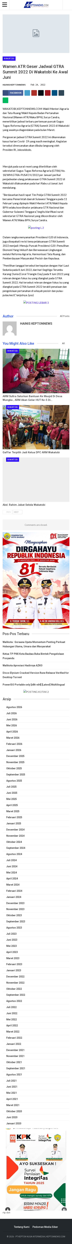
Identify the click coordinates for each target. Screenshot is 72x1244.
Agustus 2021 (14, 1074)
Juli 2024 (11, 860)
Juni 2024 (11, 866)
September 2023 (15, 921)
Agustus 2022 (14, 1001)
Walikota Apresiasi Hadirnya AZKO (22, 665)
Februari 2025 (14, 817)
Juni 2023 (11, 939)
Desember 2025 (15, 756)
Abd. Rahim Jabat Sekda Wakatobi (24, 504)
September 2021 (15, 1068)
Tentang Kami (22, 1227)
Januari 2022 (13, 1044)
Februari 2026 (14, 744)
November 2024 (15, 835)
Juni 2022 (11, 1013)
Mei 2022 (11, 1019)
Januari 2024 (13, 897)
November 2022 (15, 982)
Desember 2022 (15, 976)
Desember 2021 (15, 1050)
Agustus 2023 (14, 927)
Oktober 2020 (14, 1111)
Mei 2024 (11, 872)
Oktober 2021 (14, 1062)
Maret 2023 (12, 958)
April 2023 (12, 952)
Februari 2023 (14, 964)
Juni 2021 (11, 1086)
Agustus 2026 (14, 707)
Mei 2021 (11, 1092)
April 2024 (12, 878)
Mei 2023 (11, 946)
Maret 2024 (12, 884)
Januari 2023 (13, 970)
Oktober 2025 (14, 768)
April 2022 (12, 1025)
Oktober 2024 (14, 842)
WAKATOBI (9, 58)
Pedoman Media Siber (45, 1227)
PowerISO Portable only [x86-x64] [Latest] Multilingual (34, 684)
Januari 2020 (13, 1123)
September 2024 (15, 848)
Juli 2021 (11, 1080)
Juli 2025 (11, 786)
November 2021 (15, 1056)
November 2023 (15, 909)
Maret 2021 (12, 1105)
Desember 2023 (15, 903)
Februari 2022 (14, 1037)
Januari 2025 (13, 823)
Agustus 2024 (14, 854)
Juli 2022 (11, 1007)
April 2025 (12, 805)
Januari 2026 (13, 750)
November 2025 (15, 762)
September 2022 (15, 994)
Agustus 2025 (14, 780)
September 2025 (15, 774)
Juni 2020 (11, 1117)
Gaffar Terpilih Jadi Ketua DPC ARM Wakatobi (31, 452)
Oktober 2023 (14, 915)
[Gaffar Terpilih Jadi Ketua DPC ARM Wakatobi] (36, 427)
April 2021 (12, 1099)
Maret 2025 (12, 811)
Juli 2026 (11, 713)
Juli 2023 (11, 933)
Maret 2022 (12, 1031)
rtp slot (6, 1212)
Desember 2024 (15, 829)
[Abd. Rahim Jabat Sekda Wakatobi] (36, 479)
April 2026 (12, 731)
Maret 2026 (12, 737)
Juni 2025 (11, 792)
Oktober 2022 (14, 988)
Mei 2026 (11, 725)
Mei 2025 (11, 799)
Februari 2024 (14, 890)
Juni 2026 (11, 719)
